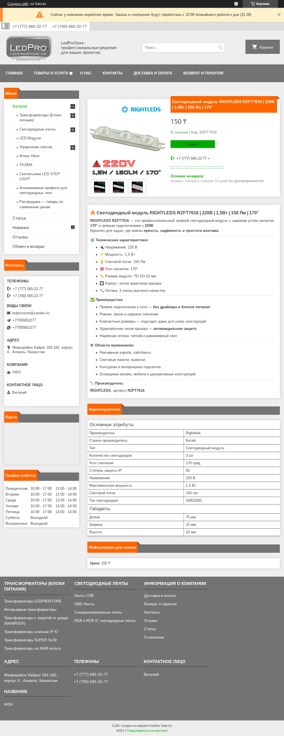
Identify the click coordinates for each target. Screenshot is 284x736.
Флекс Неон (29, 156)
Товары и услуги (51, 73)
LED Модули (30, 138)
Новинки (20, 227)
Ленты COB (84, 596)
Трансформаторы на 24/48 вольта (32, 648)
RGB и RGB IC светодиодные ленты (104, 621)
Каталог (19, 106)
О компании (154, 637)
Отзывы (20, 237)
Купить (193, 144)
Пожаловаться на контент (147, 731)
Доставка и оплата (153, 73)
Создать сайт (18, 4)
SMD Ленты (84, 604)
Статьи (19, 218)
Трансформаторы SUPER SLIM (30, 640)
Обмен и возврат (28, 246)
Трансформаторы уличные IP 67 (31, 632)
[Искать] (220, 47)
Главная (14, 73)
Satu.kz (166, 726)
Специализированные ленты (98, 612)
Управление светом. (36, 147)
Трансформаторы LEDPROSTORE (33, 601)
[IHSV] (29, 48)
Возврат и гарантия (203, 73)
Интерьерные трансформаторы (30, 609)
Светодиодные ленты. (38, 129)
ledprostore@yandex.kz (31, 313)
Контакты (113, 73)
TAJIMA (25, 165)
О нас (86, 73)
